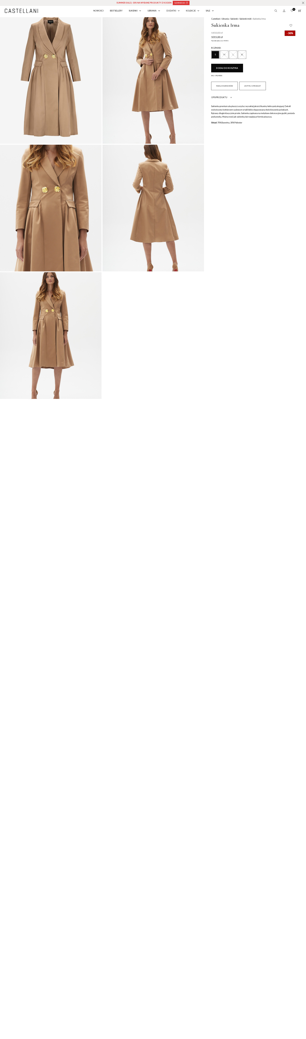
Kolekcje (191, 10)
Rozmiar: (216, 48)
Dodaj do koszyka (227, 68)
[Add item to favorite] (290, 25)
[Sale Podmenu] (213, 11)
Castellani (215, 18)
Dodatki (171, 10)
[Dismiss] (303, 3)
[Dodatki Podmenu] (179, 11)
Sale (208, 10)
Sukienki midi (245, 18)
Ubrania (152, 10)
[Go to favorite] (292, 11)
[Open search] (276, 11)
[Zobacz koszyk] (299, 10)
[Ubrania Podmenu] (159, 11)
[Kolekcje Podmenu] (198, 11)
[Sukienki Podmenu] (140, 11)
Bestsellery (116, 10)
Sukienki (133, 10)
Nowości (98, 10)
